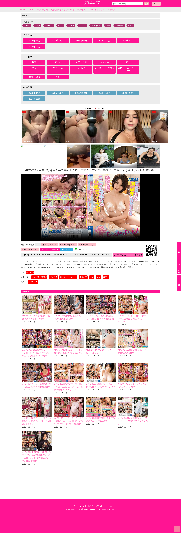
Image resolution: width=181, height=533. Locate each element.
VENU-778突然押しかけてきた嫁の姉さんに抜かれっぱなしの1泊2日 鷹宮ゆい (36, 421)
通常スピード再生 (49, 245)
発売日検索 (179, 283)
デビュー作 (57, 68)
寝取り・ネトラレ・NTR (128, 69)
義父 (38, 26)
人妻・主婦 (81, 62)
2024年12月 (34, 46)
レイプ (83, 26)
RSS (110, 506)
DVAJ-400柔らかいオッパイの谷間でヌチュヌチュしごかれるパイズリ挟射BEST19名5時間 (69, 387)
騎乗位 (106, 277)
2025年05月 (34, 40)
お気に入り (156, 4)
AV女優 (83, 506)
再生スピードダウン (87, 245)
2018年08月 (33, 282)
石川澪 (27, 26)
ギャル (71, 26)
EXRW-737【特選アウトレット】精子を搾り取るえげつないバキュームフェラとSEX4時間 (37, 353)
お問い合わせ (100, 506)
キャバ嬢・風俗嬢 (39, 277)
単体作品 (83, 277)
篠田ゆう (120, 26)
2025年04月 (58, 40)
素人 (131, 26)
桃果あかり (96, 26)
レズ (61, 26)
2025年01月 (128, 40)
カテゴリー (73, 506)
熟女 (34, 68)
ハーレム (49, 26)
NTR (108, 26)
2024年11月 (34, 99)
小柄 (92, 277)
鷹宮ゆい (30, 272)
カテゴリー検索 (179, 266)
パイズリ (53, 277)
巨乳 (34, 62)
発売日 (90, 506)
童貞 (98, 277)
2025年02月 (104, 40)
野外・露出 (34, 77)
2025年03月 (81, 40)
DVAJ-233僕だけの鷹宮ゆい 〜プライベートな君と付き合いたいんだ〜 (133, 421)
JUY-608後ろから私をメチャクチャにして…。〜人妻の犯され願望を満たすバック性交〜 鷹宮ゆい (69, 421)
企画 (58, 77)
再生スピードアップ (68, 245)
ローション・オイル (68, 277)
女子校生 (104, 62)
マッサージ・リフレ (105, 68)
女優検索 (179, 250)
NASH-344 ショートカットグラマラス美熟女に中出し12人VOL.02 (132, 319)
